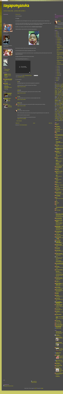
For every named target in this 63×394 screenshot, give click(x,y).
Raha (56, 184)
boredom (56, 88)
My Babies (57, 295)
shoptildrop (60, 111)
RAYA (62, 110)
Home (34, 123)
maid (57, 103)
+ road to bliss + (58, 234)
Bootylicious (58, 376)
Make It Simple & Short (59, 288)
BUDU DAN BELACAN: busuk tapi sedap (59, 326)
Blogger (42, 388)
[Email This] (34, 75)
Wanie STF (57, 163)
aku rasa (56, 84)
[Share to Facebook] (36, 75)
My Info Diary (58, 320)
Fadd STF (57, 186)
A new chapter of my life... (59, 360)
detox (59, 89)
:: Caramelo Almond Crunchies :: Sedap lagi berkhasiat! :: (59, 306)
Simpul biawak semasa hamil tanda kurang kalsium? (59, 258)
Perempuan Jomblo (59, 342)
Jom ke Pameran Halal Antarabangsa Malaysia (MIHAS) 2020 (59, 229)
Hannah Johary (58, 250)
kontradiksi (57, 366)
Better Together (58, 240)
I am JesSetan (58, 128)
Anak (56, 133)
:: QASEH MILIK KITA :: (59, 304)
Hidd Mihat (57, 266)
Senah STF (57, 124)
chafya (60, 88)
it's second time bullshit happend (61, 349)
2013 (57, 33)
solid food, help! (59, 56)
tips (56, 117)
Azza (56, 208)
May (58, 69)
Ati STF (57, 137)
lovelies (56, 102)
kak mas (57, 139)
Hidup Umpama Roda (59, 309)
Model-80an (58, 363)
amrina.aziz (57, 271)
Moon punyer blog (59, 218)
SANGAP (56, 111)
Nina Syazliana (58, 195)
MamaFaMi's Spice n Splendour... (7, 98)
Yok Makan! (6, 104)
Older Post (50, 123)
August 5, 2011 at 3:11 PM (21, 86)
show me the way (59, 49)
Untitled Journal (58, 352)
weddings (56, 118)
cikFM (18, 90)
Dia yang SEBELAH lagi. (59, 263)
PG (56, 205)
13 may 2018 (58, 248)
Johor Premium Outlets (59, 187)
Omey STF (57, 169)
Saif (56, 132)
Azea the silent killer (59, 166)
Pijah (56, 197)
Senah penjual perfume (59, 134)
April (58, 70)
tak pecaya (58, 112)
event (62, 93)
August (58, 44)
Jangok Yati (57, 151)
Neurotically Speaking (59, 269)
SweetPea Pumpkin (59, 244)
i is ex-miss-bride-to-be (59, 373)
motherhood (59, 104)
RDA (36, 382)
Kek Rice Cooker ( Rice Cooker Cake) (10, 106)
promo (58, 109)
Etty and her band (58, 192)
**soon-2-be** (58, 308)
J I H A (57, 256)
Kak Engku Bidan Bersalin (8, 79)
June (58, 67)
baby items (58, 86)
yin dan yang (58, 298)
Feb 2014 (57, 293)
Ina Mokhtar (58, 126)
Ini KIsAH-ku (58, 311)
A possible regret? (58, 167)
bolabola (61, 87)
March (58, 72)
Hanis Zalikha (58, 355)
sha (17, 96)
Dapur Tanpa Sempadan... (8, 93)
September (59, 42)
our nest (58, 106)
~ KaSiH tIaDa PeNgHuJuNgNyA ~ (59, 242)
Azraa (57, 201)
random (58, 110)
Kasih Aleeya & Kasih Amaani (59, 221)
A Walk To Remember (59, 253)
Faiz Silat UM (58, 188)
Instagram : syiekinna (59, 149)
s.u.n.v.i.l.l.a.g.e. (58, 210)
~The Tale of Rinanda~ (59, 324)
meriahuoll (57, 347)
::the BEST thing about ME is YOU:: (59, 148)
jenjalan (56, 99)
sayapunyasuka (16, 5)
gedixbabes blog (7, 69)
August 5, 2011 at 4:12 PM (21, 93)
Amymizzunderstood (59, 231)
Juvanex (59, 99)
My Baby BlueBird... (59, 314)
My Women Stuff (58, 331)
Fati (56, 204)
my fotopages (6, 70)
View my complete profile (59, 28)
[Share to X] (35, 75)
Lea (56, 200)
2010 (57, 77)
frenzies (60, 94)
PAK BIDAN (6, 83)
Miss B (57, 157)
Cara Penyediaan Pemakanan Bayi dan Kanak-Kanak (59, 302)
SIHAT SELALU (6, 86)
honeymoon (58, 98)
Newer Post (17, 123)
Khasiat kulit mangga (7, 84)
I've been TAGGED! (58, 321)
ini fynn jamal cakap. (59, 365)
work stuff (57, 120)
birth (57, 87)
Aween (57, 178)
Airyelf (36, 388)
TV (56, 140)
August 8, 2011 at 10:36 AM (21, 118)
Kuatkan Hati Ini (58, 127)
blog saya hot (58, 247)
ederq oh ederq (58, 90)
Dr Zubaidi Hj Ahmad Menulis (7, 74)
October (58, 41)
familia (56, 94)
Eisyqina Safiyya (57, 93)
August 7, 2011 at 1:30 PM (21, 105)
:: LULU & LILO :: (58, 196)
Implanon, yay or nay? (59, 129)
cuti (56, 89)
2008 (57, 80)
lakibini (56, 100)
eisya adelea (58, 92)
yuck (61, 120)
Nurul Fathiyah (58, 287)
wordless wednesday (59, 119)
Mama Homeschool (59, 289)
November (58, 39)
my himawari (59, 62)
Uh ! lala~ (57, 281)
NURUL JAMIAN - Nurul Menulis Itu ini (59, 226)
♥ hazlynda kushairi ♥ (59, 337)
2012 (57, 35)
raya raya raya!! (59, 45)
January (58, 75)
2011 (57, 36)
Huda (56, 175)
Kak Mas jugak (58, 141)
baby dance (58, 85)
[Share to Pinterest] (37, 75)
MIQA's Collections (58, 182)
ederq (18, 109)
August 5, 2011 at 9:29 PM (21, 99)
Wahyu (57, 160)
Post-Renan (57, 353)
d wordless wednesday (59, 158)
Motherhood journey (59, 277)
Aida (56, 154)
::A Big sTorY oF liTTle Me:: (59, 172)
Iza (17, 81)
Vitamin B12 (33, 382)
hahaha (59, 95)
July (57, 66)
